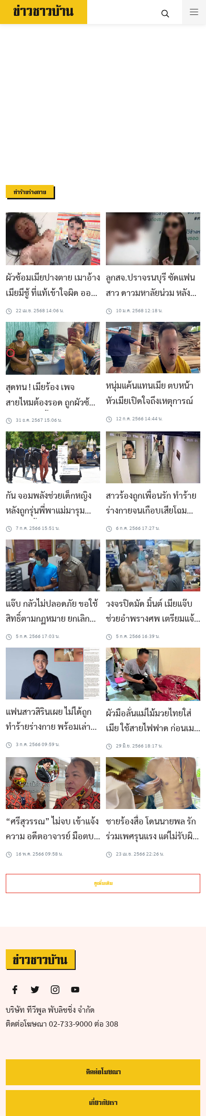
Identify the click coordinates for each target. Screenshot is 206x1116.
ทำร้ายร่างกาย (29, 192)
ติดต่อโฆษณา (103, 1072)
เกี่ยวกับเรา (103, 1102)
